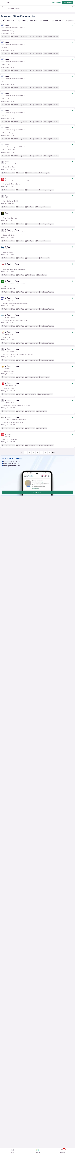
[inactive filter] (3, 20)
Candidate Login (68, 2)
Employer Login (56, 2)
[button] (37, 476)
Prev (22, 452)
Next (53, 452)
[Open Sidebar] (3, 3)
